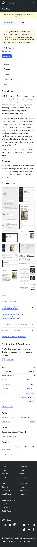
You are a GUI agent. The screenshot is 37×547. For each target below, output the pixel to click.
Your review (6, 422)
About (4, 467)
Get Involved (24, 484)
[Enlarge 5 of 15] (15, 247)
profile (32, 397)
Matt (4, 504)
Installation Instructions (10, 301)
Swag (23, 494)
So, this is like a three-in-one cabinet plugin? (10, 308)
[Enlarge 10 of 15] (32, 206)
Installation (8, 74)
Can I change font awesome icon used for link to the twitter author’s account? (12, 316)
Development (9, 79)
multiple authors (24, 397)
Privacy (4, 477)
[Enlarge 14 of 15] (32, 268)
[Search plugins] (23, 23)
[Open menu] (34, 3)
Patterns (23, 477)
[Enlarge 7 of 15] (15, 263)
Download (6, 56)
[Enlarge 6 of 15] (15, 257)
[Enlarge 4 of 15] (15, 236)
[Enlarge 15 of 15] (32, 289)
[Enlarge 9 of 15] (32, 189)
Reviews (7, 69)
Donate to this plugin (9, 454)
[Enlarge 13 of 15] (32, 257)
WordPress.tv (8, 494)
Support (7, 84)
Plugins (22, 474)
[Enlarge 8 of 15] (15, 271)
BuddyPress (7, 511)
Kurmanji (10, 520)
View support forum (9, 437)
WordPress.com (8, 501)
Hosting (5, 474)
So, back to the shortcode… (12, 331)
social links (31, 401)
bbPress (6, 507)
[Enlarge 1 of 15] (15, 189)
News (4, 470)
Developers (6, 491)
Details (6, 64)
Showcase (23, 467)
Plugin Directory (7, 9)
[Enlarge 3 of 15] (15, 225)
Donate (23, 491)
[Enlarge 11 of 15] (32, 233)
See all (32, 422)
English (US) (31, 388)
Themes (22, 470)
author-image (30, 393)
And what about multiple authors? (14, 337)
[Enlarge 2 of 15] (15, 214)
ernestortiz (8, 51)
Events (22, 487)
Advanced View (7, 407)
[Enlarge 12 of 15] (32, 245)
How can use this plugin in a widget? (15, 324)
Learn (4, 484)
